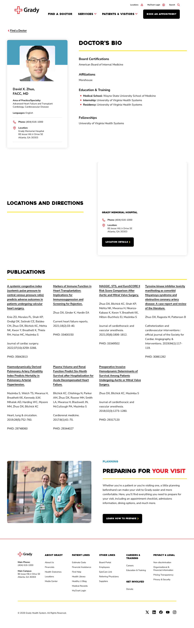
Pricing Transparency (163, 574)
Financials (49, 567)
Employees (104, 567)
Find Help (76, 571)
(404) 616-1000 (34, 121)
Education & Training (136, 570)
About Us (49, 562)
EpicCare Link (105, 571)
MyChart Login (79, 590)
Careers (129, 565)
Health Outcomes (53, 571)
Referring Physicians (109, 576)
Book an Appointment (161, 14)
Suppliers (103, 581)
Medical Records (80, 585)
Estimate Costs (79, 562)
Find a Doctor (60, 14)
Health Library (78, 576)
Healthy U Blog (79, 581)
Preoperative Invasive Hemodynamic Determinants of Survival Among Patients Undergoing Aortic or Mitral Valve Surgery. (120, 375)
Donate (129, 589)
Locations (49, 576)
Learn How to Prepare (121, 518)
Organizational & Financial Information (163, 569)
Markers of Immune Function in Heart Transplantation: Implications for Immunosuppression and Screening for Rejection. (72, 295)
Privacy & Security (161, 579)
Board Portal (105, 562)
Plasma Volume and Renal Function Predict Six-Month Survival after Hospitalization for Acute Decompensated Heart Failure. (73, 375)
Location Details (117, 242)
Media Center (51, 581)
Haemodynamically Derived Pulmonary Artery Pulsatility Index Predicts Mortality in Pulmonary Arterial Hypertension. (25, 375)
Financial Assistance (81, 567)
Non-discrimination (162, 562)
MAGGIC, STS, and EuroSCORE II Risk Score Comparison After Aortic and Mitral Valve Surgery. (119, 290)
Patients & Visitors (118, 14)
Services (85, 14)
